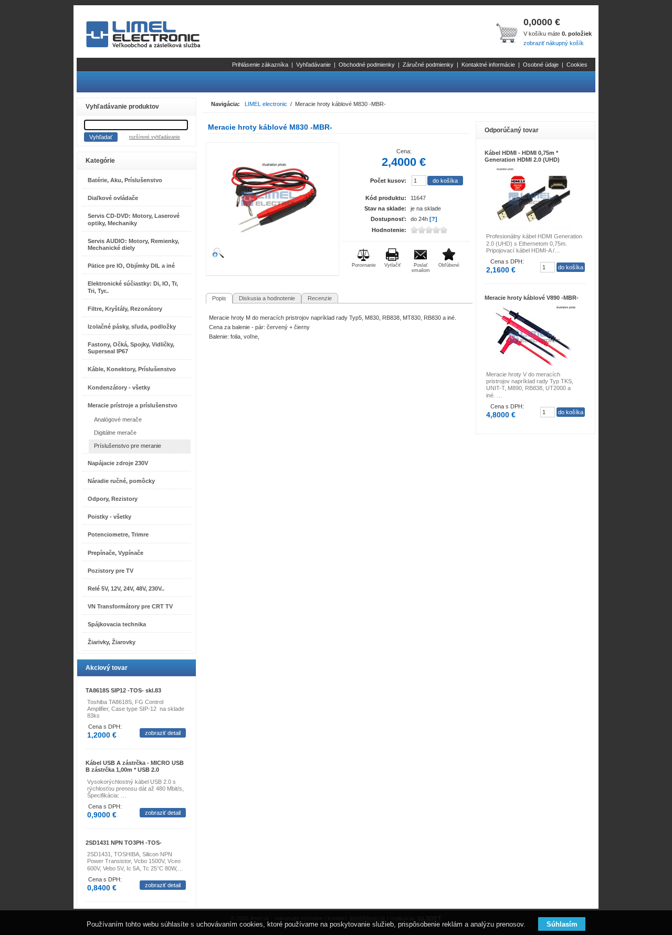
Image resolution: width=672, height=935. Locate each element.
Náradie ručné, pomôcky (121, 481)
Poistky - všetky (109, 516)
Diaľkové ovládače (113, 198)
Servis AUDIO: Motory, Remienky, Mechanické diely (133, 244)
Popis (219, 298)
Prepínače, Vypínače (115, 553)
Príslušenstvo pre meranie (127, 446)
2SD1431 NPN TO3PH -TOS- (124, 842)
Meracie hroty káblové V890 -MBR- (532, 298)
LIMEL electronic (266, 104)
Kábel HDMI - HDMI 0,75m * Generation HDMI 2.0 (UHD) (522, 156)
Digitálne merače (115, 432)
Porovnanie (364, 265)
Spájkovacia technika (117, 624)
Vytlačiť (392, 265)
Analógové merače (118, 419)
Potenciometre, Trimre (118, 534)
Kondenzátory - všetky (119, 387)
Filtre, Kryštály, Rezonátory (125, 309)
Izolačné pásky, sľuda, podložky (132, 326)
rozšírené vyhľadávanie (154, 137)
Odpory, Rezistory (113, 499)
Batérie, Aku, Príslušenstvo (125, 180)
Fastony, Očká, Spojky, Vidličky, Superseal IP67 (131, 347)
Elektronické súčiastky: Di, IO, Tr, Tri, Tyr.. (133, 286)
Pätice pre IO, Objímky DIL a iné (131, 265)
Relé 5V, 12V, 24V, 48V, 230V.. (126, 588)
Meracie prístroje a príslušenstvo (132, 405)
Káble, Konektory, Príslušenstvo (132, 369)
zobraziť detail (163, 733)
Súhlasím (562, 924)
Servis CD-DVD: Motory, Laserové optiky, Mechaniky (134, 219)
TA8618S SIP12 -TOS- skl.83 (123, 690)
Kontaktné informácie (488, 64)
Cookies (576, 64)
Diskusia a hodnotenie (267, 298)
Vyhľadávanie (313, 64)
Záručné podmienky (428, 64)
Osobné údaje (541, 64)
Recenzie (319, 298)
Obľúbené (448, 265)
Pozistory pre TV (110, 571)
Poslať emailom (421, 267)
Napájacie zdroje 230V (118, 463)
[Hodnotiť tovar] (437, 230)
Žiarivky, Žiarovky (111, 642)
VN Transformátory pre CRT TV (130, 606)
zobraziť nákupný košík (553, 43)
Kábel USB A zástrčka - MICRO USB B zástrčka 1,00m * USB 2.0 (135, 766)
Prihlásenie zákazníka (260, 64)
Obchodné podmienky (367, 64)
